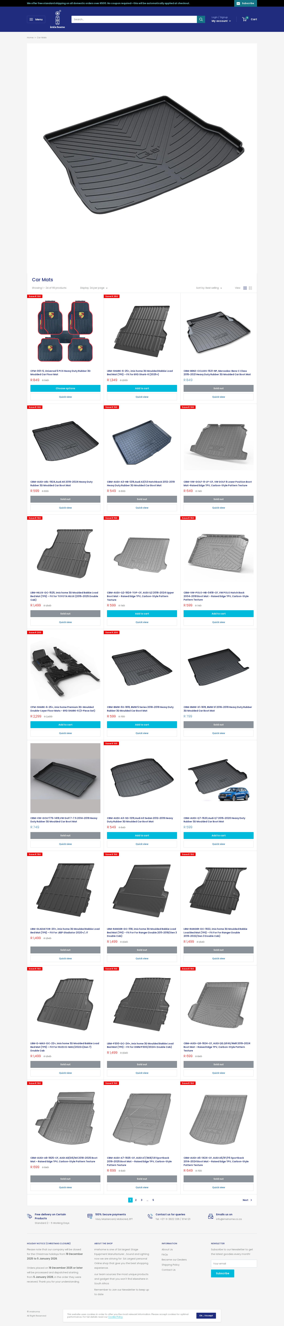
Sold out (218, 388)
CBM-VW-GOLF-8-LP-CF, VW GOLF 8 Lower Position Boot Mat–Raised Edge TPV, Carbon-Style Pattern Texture (218, 483)
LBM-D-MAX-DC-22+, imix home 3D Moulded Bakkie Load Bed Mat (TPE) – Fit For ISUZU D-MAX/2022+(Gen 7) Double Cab (64, 1047)
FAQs (165, 1254)
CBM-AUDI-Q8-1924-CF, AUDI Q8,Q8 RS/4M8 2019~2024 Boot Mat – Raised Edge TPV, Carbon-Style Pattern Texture (217, 1047)
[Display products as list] (250, 288)
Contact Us (169, 1269)
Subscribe (248, 3)
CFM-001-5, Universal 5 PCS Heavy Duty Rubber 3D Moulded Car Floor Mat (60, 372)
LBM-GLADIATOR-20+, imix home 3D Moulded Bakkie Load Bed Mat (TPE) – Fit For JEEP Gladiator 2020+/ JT (65, 930)
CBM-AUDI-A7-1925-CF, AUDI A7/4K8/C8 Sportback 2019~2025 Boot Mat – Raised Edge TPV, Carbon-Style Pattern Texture (139, 1161)
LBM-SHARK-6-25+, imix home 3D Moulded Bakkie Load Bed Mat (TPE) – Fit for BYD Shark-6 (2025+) (140, 372)
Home (30, 37)
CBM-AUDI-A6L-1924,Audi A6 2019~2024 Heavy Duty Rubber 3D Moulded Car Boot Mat (61, 483)
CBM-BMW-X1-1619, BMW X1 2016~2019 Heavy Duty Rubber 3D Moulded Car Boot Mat (218, 708)
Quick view (65, 397)
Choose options (65, 388)
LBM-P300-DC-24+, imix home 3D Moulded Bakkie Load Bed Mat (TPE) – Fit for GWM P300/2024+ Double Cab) (140, 1045)
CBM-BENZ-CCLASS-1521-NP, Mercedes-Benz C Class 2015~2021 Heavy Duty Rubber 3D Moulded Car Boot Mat (217, 372)
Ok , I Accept (206, 1315)
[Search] (201, 19)
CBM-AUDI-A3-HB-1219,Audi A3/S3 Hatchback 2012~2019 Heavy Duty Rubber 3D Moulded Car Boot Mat (141, 483)
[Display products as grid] (245, 288)
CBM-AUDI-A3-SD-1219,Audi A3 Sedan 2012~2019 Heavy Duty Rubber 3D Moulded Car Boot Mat (140, 819)
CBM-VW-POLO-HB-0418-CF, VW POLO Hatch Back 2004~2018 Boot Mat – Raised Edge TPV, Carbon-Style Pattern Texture (216, 596)
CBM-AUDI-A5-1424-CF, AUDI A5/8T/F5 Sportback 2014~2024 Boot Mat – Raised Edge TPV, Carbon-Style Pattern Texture (216, 1161)
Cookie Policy (115, 1316)
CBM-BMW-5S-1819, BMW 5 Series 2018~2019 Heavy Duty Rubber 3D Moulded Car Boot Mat (140, 708)
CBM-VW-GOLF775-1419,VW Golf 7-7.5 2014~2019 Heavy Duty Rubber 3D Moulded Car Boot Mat (63, 819)
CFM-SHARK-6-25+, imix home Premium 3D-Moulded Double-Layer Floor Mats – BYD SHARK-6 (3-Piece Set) (62, 708)
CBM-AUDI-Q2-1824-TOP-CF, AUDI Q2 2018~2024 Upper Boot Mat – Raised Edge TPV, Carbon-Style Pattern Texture (140, 596)
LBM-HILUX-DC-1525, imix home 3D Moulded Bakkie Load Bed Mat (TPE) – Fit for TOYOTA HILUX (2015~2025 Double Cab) (64, 596)
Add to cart (142, 388)
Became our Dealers (174, 1259)
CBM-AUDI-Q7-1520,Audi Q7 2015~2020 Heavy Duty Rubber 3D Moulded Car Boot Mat (214, 819)
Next (245, 1200)
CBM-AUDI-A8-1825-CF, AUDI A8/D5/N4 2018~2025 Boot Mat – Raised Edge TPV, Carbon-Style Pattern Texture (63, 1159)
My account (220, 21)
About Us (167, 1249)
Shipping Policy (170, 1264)
